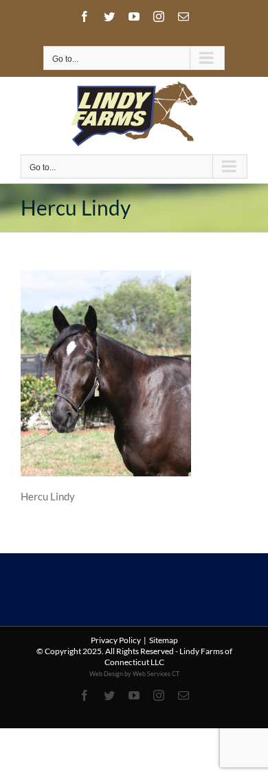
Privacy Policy (116, 640)
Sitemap (163, 640)
